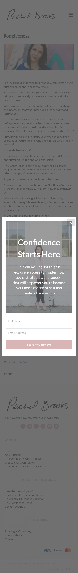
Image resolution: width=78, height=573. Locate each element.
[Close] (71, 222)
